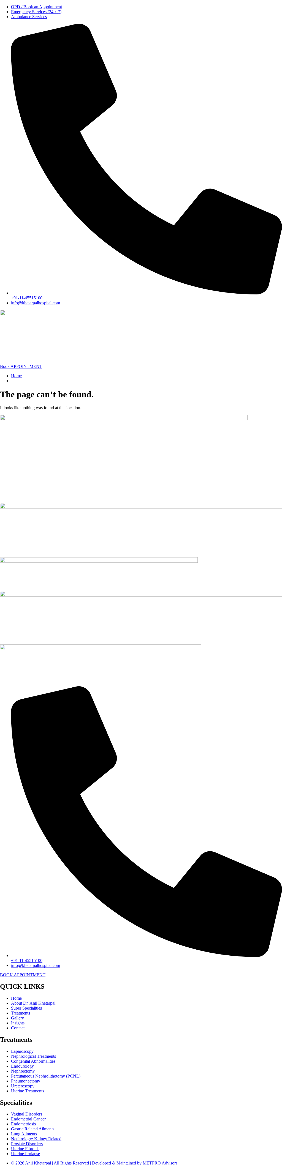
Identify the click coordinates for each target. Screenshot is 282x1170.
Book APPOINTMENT (21, 366)
